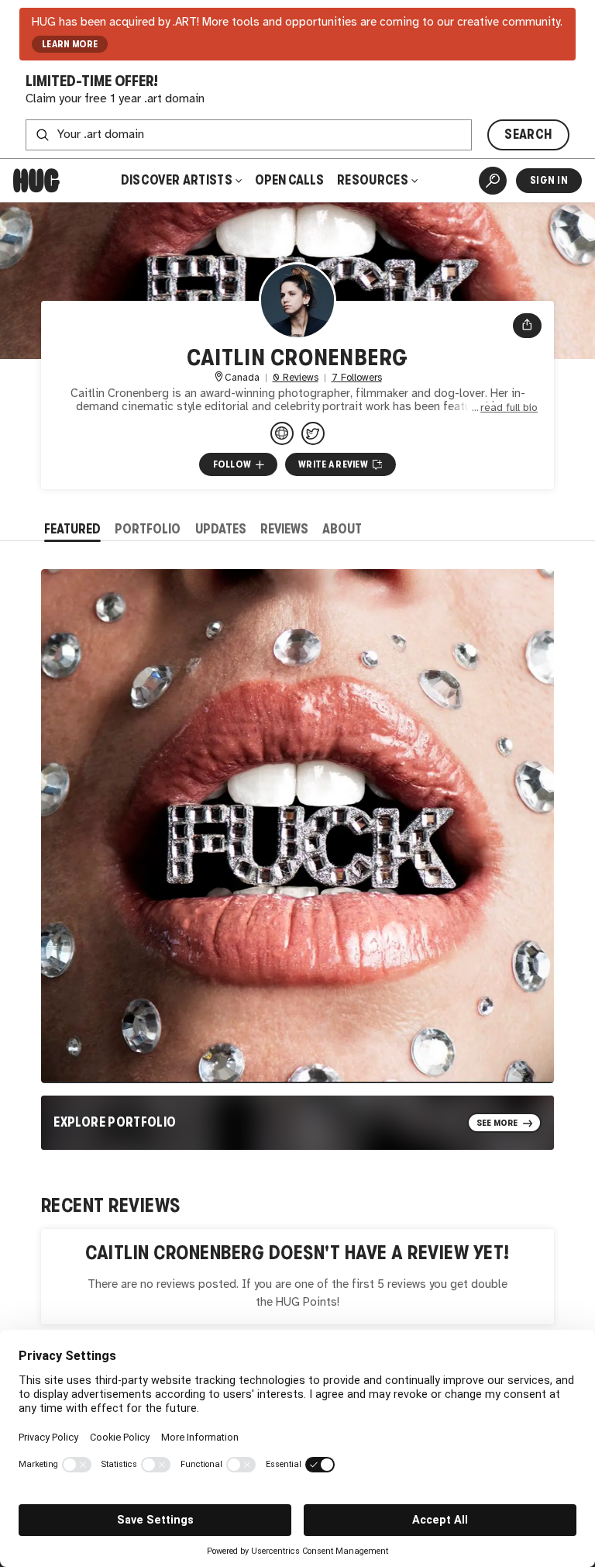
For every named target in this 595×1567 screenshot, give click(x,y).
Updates (220, 529)
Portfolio (148, 529)
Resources (374, 180)
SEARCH (528, 134)
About (342, 529)
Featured (72, 529)
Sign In (549, 180)
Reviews (284, 529)
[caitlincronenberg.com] (282, 433)
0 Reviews (295, 378)
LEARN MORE (70, 44)
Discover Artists (176, 180)
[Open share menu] (527, 325)
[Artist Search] (493, 181)
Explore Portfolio (114, 1122)
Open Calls (289, 180)
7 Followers (357, 378)
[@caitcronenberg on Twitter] (313, 433)
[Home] (36, 180)
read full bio (509, 407)
